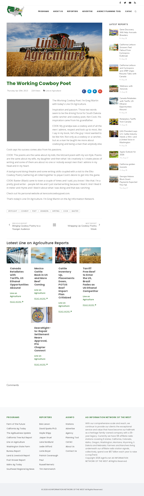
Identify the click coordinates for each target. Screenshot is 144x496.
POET (34, 211)
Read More (16, 302)
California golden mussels (127, 165)
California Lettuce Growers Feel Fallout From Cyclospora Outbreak (127, 50)
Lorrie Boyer (45, 451)
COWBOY (25, 211)
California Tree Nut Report (19, 437)
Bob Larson (44, 424)
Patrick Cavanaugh (48, 455)
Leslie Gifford (45, 446)
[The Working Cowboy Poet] (54, 49)
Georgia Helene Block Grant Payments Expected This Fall (128, 180)
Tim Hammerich (47, 469)
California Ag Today (16, 428)
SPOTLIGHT (12, 211)
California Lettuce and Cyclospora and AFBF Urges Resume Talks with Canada (127, 71)
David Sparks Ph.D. (48, 428)
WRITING (55, 211)
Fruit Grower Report (16, 460)
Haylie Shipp (45, 433)
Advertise (87, 11)
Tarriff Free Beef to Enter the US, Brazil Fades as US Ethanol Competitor (90, 280)
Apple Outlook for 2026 (128, 153)
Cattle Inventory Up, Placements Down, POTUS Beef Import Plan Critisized (66, 283)
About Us (58, 11)
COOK (65, 211)
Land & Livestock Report (18, 455)
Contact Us (71, 451)
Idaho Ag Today (14, 464)
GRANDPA (44, 211)
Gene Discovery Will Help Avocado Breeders (128, 32)
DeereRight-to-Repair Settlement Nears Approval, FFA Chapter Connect (42, 339)
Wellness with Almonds (126, 87)
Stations (70, 424)
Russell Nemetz (46, 464)
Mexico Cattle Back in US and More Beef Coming (41, 276)
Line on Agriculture (53, 91)
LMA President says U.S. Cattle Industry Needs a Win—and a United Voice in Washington (128, 137)
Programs (43, 11)
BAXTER (75, 211)
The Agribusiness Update (19, 433)
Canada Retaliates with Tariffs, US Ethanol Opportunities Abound (19, 278)
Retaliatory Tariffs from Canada (128, 120)
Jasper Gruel (45, 437)
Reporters (72, 11)
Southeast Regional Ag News (20, 469)
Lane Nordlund (46, 442)
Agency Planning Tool (109, 11)
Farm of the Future (16, 424)
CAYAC (128, 11)
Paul (41, 460)
